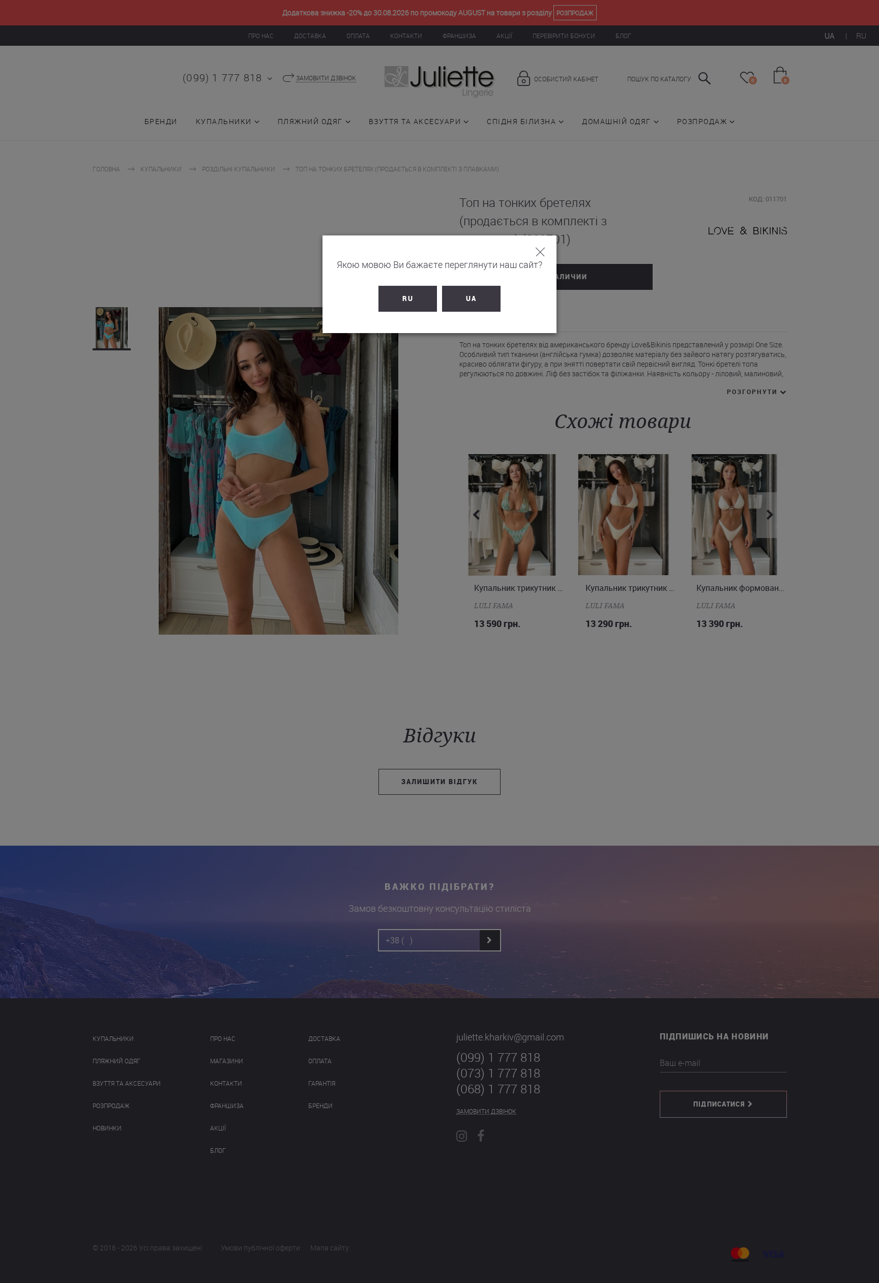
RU (408, 298)
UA (471, 298)
